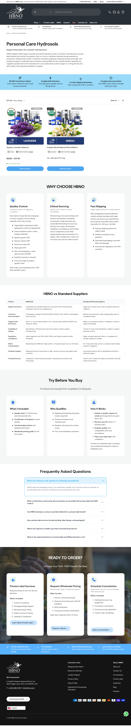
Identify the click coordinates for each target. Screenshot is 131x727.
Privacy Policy (73, 679)
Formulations (118, 675)
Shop (36, 22)
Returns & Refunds (75, 671)
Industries (117, 683)
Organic (66, 22)
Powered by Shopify (21, 718)
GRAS (59, 22)
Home (8, 33)
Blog (114, 687)
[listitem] (65, 486)
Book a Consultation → (102, 630)
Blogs (102, 2)
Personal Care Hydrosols (19, 33)
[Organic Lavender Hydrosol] (25, 126)
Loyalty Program (74, 675)
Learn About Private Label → (23, 623)
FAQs (95, 2)
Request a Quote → (60, 628)
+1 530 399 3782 (85, 2)
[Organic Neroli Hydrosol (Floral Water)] (65, 126)
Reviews (116, 691)
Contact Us (82, 22)
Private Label (49, 22)
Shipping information (75, 667)
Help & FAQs (72, 683)
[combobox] (66, 12)
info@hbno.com (28, 688)
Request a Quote (65, 169)
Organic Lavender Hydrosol (18, 147)
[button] (123, 12)
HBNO (13, 718)
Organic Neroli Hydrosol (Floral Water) (62, 147)
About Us (93, 22)
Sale (74, 22)
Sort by (9, 100)
